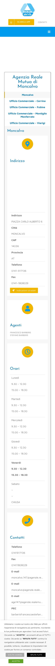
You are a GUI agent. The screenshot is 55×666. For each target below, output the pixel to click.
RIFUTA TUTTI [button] (36, 655)
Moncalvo (27, 94)
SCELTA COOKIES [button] (15, 655)
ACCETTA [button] (16, 661)
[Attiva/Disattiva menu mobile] (49, 31)
